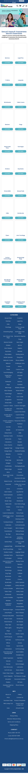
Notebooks (20, 618)
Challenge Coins (20, 363)
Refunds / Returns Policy (14, 719)
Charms (20, 579)
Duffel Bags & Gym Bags (8, 516)
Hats (8, 324)
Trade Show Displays (8, 376)
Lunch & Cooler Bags (19, 542)
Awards (20, 469)
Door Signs (20, 624)
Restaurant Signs (8, 609)
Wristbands (20, 501)
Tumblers (19, 384)
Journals (8, 427)
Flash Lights (8, 628)
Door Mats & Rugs (20, 504)
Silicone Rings (20, 534)
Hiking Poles (20, 628)
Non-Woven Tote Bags (8, 336)
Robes (20, 366)
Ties (20, 457)
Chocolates (19, 475)
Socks (8, 369)
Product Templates (19, 700)
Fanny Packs (19, 513)
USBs (19, 433)
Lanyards (19, 375)
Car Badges (8, 558)
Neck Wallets (19, 652)
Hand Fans (20, 399)
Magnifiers (20, 603)
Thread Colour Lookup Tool (20, 704)
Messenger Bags (20, 546)
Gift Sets (19, 682)
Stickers (8, 345)
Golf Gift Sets (8, 670)
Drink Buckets (20, 606)
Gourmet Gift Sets (20, 478)
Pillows (8, 643)
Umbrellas (20, 489)
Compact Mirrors (20, 609)
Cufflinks (20, 573)
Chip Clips (8, 624)
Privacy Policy (14, 716)
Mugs (8, 384)
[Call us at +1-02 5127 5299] (23, 6)
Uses (8, 708)
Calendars (8, 525)
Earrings (20, 558)
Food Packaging (8, 372)
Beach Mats (19, 615)
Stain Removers (8, 667)
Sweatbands (8, 531)
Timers (8, 646)
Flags (19, 339)
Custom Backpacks (8, 513)
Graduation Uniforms (8, 604)
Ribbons (8, 363)
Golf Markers (8, 649)
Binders (20, 442)
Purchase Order (8, 700)
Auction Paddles (8, 597)
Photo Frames (20, 685)
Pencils (8, 457)
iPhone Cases (8, 618)
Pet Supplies (19, 600)
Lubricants (20, 667)
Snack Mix (8, 484)
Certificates (8, 466)
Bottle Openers (8, 357)
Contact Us (20, 697)
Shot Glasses (8, 348)
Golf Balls (19, 637)
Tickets (20, 510)
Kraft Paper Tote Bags (19, 332)
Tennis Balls (20, 594)
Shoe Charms (8, 445)
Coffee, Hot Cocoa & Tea (19, 485)
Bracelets (8, 679)
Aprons (20, 345)
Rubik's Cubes (20, 634)
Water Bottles (20, 390)
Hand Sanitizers (8, 495)
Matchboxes (19, 522)
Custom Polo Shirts (19, 412)
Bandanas (8, 567)
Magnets (19, 445)
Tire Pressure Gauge (20, 676)
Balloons (19, 393)
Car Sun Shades (8, 588)
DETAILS (14, 2)
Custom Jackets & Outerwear (8, 421)
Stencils (8, 661)
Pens (20, 378)
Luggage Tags (8, 448)
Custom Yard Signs (19, 405)
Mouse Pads (8, 318)
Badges (8, 463)
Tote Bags (8, 327)
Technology (8, 570)
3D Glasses (20, 621)
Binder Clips (8, 501)
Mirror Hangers (20, 528)
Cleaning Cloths (19, 519)
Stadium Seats (8, 552)
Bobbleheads (20, 516)
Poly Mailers (8, 354)
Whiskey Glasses (20, 387)
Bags (19, 324)
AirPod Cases (20, 588)
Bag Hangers (20, 555)
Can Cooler (20, 396)
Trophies (19, 463)
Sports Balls (20, 646)
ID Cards (8, 396)
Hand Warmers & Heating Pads (8, 652)
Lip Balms (19, 495)
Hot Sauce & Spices (20, 481)
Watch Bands (8, 621)
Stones (20, 643)
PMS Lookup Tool (8, 703)
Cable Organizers (8, 658)
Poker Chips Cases (8, 673)
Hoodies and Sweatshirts (8, 409)
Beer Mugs (8, 387)
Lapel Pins (20, 321)
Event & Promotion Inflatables (8, 562)
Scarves (20, 454)
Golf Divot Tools (19, 640)
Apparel (20, 402)
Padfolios (19, 424)
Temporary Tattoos (19, 421)
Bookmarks (8, 582)
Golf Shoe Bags (19, 649)
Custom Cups (20, 369)
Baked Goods (8, 481)
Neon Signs (20, 342)
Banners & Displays (19, 336)
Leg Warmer (19, 492)
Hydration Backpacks (20, 537)
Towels (8, 366)
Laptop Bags (8, 541)
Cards (8, 510)
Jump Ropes (8, 612)
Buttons (20, 381)
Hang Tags (8, 460)
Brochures (8, 576)
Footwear (20, 661)
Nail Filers (19, 658)
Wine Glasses (8, 390)
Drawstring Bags (8, 331)
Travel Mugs (8, 393)
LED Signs (19, 372)
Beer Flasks (8, 634)
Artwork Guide (20, 708)
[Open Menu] (26, 6)
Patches (8, 321)
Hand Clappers (8, 676)
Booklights (8, 585)
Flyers (19, 439)
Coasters (20, 318)
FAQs (8, 697)
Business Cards (8, 436)
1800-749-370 (16, 733)
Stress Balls (8, 402)
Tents (19, 549)
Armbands (8, 594)
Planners (19, 567)
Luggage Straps (19, 552)
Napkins (20, 348)
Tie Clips (8, 534)
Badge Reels (8, 451)
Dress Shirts (19, 408)
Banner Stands (8, 342)
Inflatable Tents (8, 555)
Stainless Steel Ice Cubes (8, 685)
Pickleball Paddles (20, 451)
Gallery (20, 694)
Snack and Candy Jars (8, 475)
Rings (8, 631)
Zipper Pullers (20, 673)
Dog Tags (8, 573)
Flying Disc (20, 357)
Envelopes (20, 436)
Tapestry (19, 564)
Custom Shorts (20, 418)
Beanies (20, 351)
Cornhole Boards (20, 525)
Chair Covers (20, 507)
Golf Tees (8, 640)
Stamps (20, 570)
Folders (8, 507)
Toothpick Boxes (8, 522)
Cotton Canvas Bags (19, 327)
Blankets (8, 454)
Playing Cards (20, 561)
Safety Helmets (19, 585)
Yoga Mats (20, 597)
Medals (8, 430)
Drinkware (8, 381)
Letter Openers (20, 582)
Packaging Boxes (20, 466)
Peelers (8, 682)
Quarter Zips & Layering (8, 415)
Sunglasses (8, 399)
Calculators (8, 442)
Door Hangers (8, 528)
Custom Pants (20, 415)
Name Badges (20, 664)
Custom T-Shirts (8, 405)
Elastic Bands (20, 670)
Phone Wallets (20, 360)
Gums (8, 489)
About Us (8, 694)
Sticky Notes (8, 433)
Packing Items (20, 354)
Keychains (8, 351)
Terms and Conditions (14, 722)
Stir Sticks (8, 498)
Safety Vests (19, 591)
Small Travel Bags (8, 549)
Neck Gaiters (8, 492)
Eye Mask (19, 498)
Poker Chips (8, 591)
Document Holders (19, 679)
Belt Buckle (20, 460)
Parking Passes (20, 531)
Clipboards (8, 504)
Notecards (8, 439)
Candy (20, 472)
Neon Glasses (20, 612)
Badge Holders (20, 448)
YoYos (20, 631)
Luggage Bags (8, 546)
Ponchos (8, 579)
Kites (20, 576)
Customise (7, 62)
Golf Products (8, 637)
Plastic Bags (8, 469)
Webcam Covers (8, 360)
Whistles (8, 600)
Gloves (20, 427)
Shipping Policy (14, 725)
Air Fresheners (20, 430)
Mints (8, 472)
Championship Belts (8, 615)
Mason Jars (8, 537)
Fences (8, 664)
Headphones (20, 655)
